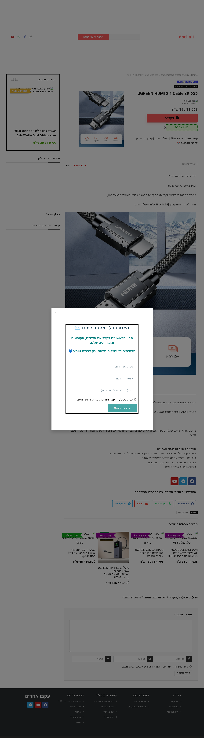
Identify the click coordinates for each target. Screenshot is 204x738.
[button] (56, 312)
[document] (102, 369)
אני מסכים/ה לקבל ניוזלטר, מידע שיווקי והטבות (104, 399)
